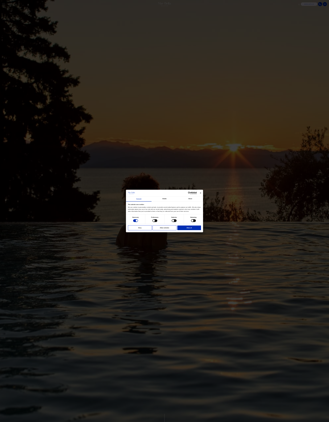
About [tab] (190, 198)
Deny (139, 228)
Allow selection (164, 228)
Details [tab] (164, 198)
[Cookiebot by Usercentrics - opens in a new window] (189, 193)
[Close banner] (200, 193)
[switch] (154, 220)
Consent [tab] (138, 199)
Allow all (189, 228)
